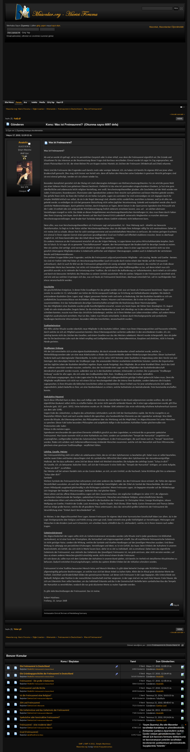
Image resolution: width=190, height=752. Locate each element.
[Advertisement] (95, 70)
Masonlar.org (81, 747)
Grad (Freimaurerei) (29, 732)
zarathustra (32, 735)
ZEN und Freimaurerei (30, 703)
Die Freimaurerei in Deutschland (35, 666)
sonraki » (181, 114)
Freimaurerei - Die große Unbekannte (37, 681)
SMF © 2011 (89, 744)
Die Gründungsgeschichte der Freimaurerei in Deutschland (46, 674)
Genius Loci (32, 699)
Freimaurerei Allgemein (45, 698)
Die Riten (40, 735)
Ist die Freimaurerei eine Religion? (35, 696)
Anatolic (23, 142)
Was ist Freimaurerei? (60, 142)
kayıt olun (55, 25)
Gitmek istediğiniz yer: (136, 645)
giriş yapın (41, 25)
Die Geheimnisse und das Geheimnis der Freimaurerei (44, 710)
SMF (81, 744)
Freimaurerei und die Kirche (32, 688)
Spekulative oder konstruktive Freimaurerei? (40, 717)
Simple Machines (103, 744)
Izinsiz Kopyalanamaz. (103, 747)
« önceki (173, 114)
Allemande (40, 706)
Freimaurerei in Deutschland (44, 669)
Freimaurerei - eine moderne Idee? (36, 725)
